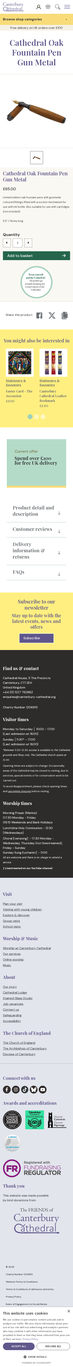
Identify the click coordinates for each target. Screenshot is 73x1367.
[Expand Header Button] (67, 7)
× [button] (68, 1311)
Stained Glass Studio (18, 998)
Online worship (13, 959)
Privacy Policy (13, 1296)
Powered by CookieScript (36, 1362)
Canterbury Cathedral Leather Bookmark (53, 396)
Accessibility (12, 1021)
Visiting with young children (22, 909)
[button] (36, 1357)
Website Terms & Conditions (22, 1281)
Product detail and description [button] (33, 510)
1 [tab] (30, 416)
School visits (12, 926)
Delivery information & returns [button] (29, 550)
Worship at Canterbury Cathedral (27, 948)
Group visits (11, 921)
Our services (12, 954)
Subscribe (31, 638)
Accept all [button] (18, 1346)
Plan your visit (12, 904)
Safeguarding (12, 1015)
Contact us (11, 1010)
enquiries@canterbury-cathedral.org (29, 697)
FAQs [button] (18, 572)
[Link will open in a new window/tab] (7, 1090)
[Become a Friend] (36, 1227)
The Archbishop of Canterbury (25, 1048)
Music (7, 965)
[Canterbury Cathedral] (14, 7)
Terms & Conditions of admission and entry (30, 1289)
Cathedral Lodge (15, 993)
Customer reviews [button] (32, 529)
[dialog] (36, 1337)
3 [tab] (42, 416)
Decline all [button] (53, 1346)
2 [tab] (36, 416)
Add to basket (20, 255)
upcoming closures (19, 791)
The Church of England (19, 1043)
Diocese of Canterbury (19, 1054)
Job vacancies (13, 1004)
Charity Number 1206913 (19, 1274)
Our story (10, 987)
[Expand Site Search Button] (57, 7)
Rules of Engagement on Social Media (26, 1304)
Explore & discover (16, 915)
